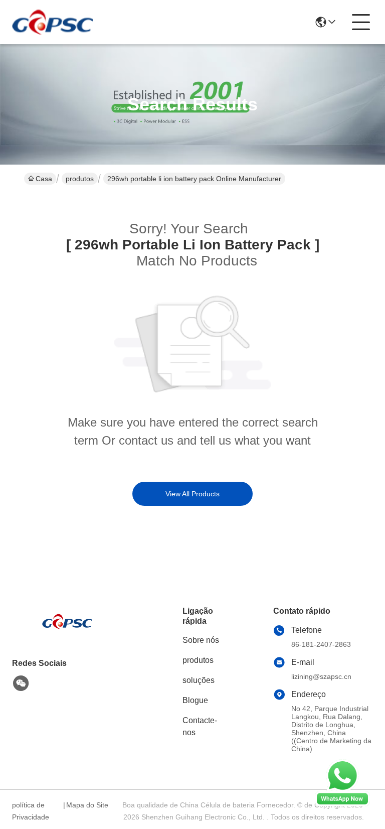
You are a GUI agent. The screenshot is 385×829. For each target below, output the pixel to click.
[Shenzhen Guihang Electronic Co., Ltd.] (52, 22)
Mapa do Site (87, 805)
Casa (44, 179)
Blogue (195, 700)
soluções (198, 680)
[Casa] (67, 633)
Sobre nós (200, 640)
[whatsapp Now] (342, 804)
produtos (80, 179)
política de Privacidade (30, 811)
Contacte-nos (199, 726)
